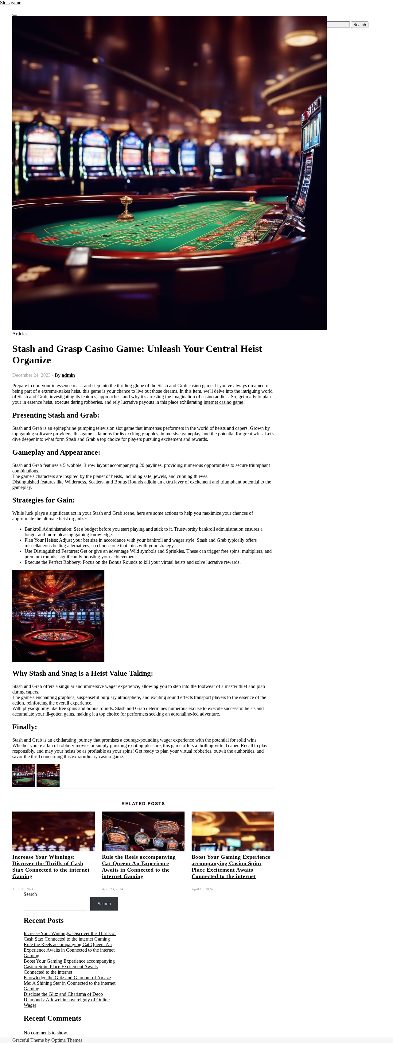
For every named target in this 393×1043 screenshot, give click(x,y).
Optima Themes (66, 1040)
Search (30, 894)
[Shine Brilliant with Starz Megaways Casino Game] (48, 785)
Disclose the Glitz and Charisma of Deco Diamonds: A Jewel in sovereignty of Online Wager (67, 999)
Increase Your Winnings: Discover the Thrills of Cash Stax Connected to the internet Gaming (50, 866)
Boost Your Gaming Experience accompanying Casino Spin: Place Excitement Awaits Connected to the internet (231, 866)
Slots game (10, 2)
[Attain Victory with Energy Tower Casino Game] (23, 785)
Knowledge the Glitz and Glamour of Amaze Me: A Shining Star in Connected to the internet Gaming (69, 983)
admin (68, 375)
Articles (19, 333)
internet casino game (223, 402)
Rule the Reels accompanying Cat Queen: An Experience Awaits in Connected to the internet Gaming (139, 866)
